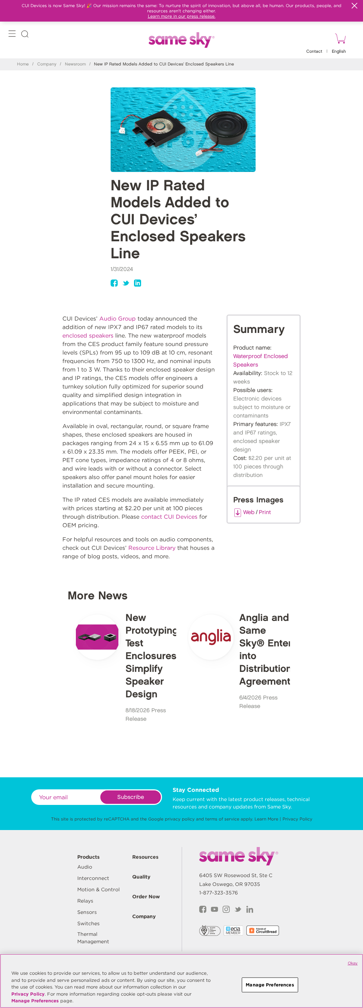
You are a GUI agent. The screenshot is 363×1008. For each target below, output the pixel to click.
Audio (84, 867)
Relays (85, 901)
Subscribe (130, 797)
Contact (314, 51)
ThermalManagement (93, 937)
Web (249, 512)
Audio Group (117, 318)
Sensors (87, 912)
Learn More (266, 819)
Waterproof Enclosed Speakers (260, 361)
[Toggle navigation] (12, 35)
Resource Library (151, 548)
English (339, 51)
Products (88, 857)
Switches (88, 923)
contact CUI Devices (169, 516)
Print (265, 512)
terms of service (222, 819)
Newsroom (75, 64)
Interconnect (93, 878)
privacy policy (180, 819)
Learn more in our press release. (182, 16)
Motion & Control (98, 889)
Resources (145, 857)
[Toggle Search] (24, 35)
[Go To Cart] (339, 40)
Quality (141, 877)
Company (46, 64)
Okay (353, 963)
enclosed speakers (87, 335)
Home (23, 64)
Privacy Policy (297, 819)
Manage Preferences (35, 1000)
